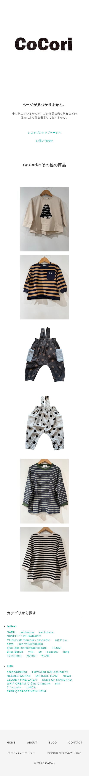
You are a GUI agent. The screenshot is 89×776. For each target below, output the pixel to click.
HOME (11, 742)
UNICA (31, 687)
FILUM (56, 647)
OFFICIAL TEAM (47, 675)
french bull (14, 655)
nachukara (46, 632)
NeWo (67, 675)
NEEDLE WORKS (18, 675)
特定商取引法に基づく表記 (64, 752)
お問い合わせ (44, 140)
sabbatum (27, 632)
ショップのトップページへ (44, 132)
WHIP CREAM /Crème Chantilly (28, 683)
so (40, 651)
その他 (45, 655)
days (10, 644)
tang (66, 651)
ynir (30, 651)
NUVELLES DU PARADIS (24, 636)
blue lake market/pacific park (27, 647)
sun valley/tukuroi (31, 644)
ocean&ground (17, 672)
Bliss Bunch (15, 651)
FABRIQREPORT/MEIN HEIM (26, 691)
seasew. (52, 651)
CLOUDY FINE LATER (22, 679)
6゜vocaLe (14, 687)
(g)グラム (61, 640)
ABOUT (32, 742)
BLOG (53, 742)
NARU (11, 632)
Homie (31, 655)
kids (10, 666)
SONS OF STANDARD (57, 679)
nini (57, 683)
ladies (11, 626)
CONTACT (75, 742)
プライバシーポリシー (22, 752)
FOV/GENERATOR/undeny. (50, 672)
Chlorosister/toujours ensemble (28, 640)
